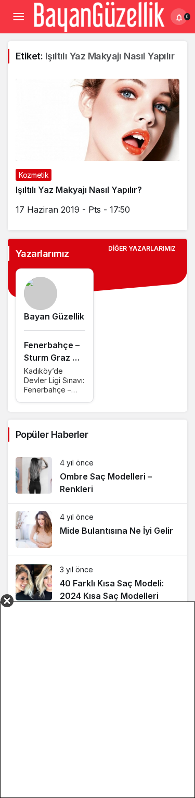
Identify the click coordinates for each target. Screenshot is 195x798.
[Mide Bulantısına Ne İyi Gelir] (97, 530)
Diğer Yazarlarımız (142, 248)
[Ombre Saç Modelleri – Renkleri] (97, 476)
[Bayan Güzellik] (99, 15)
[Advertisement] (97, 699)
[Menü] (18, 16)
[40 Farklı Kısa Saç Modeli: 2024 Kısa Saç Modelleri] (97, 583)
